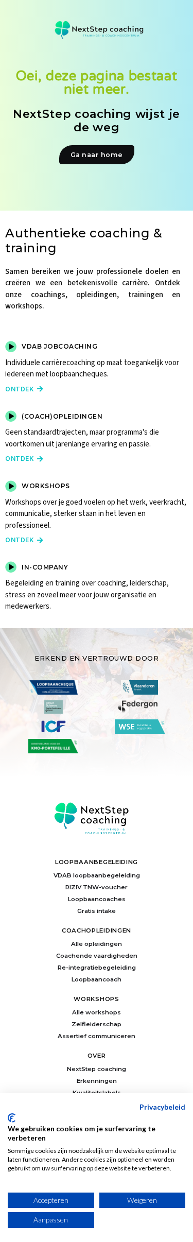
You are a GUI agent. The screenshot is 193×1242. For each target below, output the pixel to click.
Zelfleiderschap (96, 1024)
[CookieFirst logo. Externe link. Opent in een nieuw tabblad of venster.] (11, 1118)
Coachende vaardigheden (96, 955)
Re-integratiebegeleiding (97, 967)
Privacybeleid (162, 1106)
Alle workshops (96, 1012)
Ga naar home (97, 155)
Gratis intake (96, 911)
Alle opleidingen (96, 943)
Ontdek (24, 389)
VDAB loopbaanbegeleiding (97, 875)
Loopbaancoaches (97, 899)
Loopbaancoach (96, 979)
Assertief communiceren (96, 1036)
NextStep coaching (96, 1069)
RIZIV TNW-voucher (96, 887)
